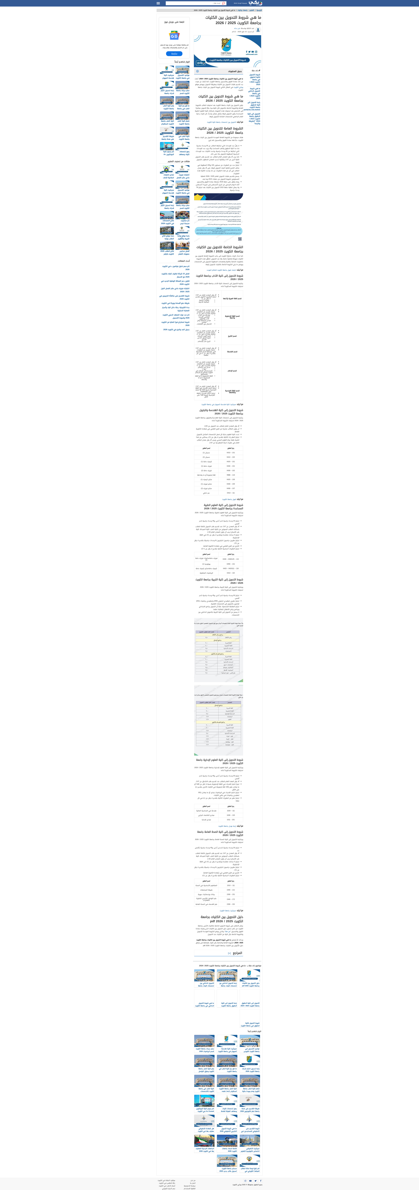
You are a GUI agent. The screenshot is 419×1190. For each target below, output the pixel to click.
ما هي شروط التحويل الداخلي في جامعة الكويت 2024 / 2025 (254, 93)
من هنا (227, 931)
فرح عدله (237, 28)
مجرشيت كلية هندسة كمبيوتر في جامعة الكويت (218, 404)
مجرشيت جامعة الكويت (228, 910)
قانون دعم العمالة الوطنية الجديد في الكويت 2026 (175, 283)
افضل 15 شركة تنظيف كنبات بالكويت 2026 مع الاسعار (175, 275)
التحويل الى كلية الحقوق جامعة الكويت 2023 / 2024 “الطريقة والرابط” (253, 118)
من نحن (193, 1180)
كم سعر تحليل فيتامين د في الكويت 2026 (175, 268)
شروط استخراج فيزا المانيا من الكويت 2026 (175, 324)
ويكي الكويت (238, 87)
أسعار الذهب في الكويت (167, 1186)
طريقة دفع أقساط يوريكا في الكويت (175, 303)
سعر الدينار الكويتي (168, 1188)
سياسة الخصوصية (189, 1186)
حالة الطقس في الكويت (167, 1183)
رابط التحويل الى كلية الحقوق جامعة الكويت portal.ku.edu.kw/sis (252, 106)
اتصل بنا (192, 1183)
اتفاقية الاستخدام (189, 1188)
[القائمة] (158, 3)
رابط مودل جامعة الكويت (227, 826)
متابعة (174, 53)
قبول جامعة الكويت (229, 499)
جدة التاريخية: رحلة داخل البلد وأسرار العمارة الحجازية (175, 309)
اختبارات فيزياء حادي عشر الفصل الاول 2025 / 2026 (175, 290)
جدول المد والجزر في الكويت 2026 (176, 329)
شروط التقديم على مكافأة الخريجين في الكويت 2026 (174, 297)
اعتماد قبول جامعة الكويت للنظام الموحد (221, 270)
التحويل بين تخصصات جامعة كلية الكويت (221, 122)
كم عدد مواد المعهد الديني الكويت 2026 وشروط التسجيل (176, 316)
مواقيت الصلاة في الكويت (166, 1180)
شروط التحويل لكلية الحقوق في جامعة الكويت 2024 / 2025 (254, 79)
